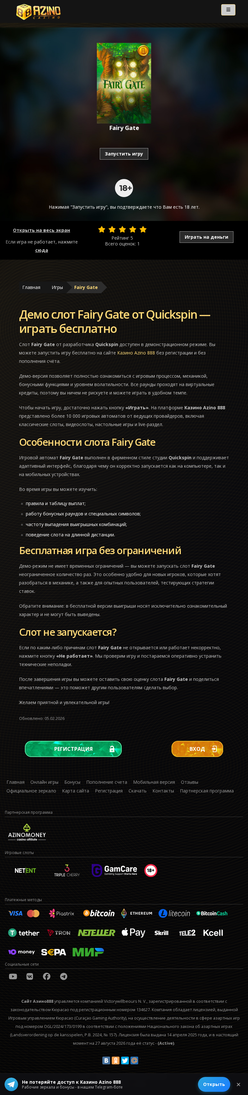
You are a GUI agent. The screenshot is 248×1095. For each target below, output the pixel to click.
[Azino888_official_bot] (64, 976)
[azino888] (30, 976)
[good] (132, 229)
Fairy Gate (86, 287)
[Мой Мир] (134, 1060)
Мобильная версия (154, 782)
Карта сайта (75, 791)
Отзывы (189, 782)
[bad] (101, 229)
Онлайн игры (44, 782)
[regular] (122, 229)
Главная (31, 287)
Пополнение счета (106, 782)
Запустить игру (124, 154)
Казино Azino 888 (136, 353)
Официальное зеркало (31, 791)
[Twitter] (125, 1060)
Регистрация (73, 748)
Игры (57, 287)
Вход (197, 748)
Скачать (138, 791)
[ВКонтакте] (106, 1060)
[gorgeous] (143, 229)
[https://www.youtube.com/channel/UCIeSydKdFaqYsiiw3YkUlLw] (13, 976)
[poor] (112, 229)
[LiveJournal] (144, 1060)
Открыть (214, 1084)
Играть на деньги (206, 237)
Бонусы (72, 782)
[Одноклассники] (115, 1060)
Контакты (163, 791)
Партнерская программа (207, 791)
